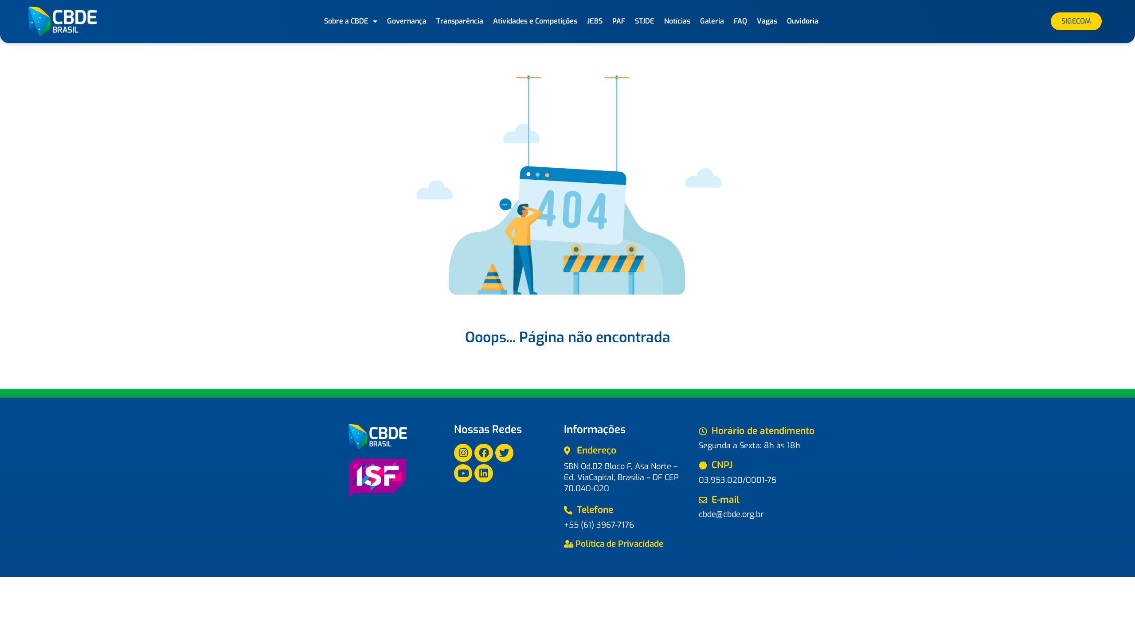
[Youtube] (463, 473)
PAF (618, 21)
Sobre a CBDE (346, 21)
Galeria (712, 21)
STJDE (644, 21)
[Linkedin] (483, 473)
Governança (407, 21)
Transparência (459, 21)
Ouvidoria (802, 21)
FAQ (740, 21)
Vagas (767, 21)
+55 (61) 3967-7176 (599, 525)
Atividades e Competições (535, 21)
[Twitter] (504, 453)
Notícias (677, 21)
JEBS (595, 21)
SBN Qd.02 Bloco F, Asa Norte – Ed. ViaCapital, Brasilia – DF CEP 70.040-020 (621, 477)
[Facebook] (483, 453)
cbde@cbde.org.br (731, 514)
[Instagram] (463, 453)
